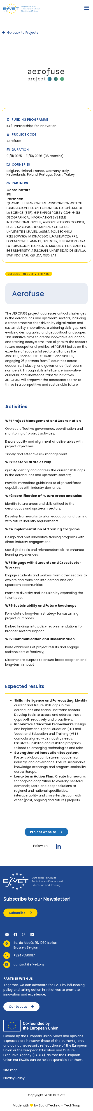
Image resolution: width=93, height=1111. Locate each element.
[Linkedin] (32, 934)
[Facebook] (15, 934)
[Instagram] (23, 934)
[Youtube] (7, 934)
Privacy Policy (14, 1078)
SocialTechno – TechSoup (59, 1105)
